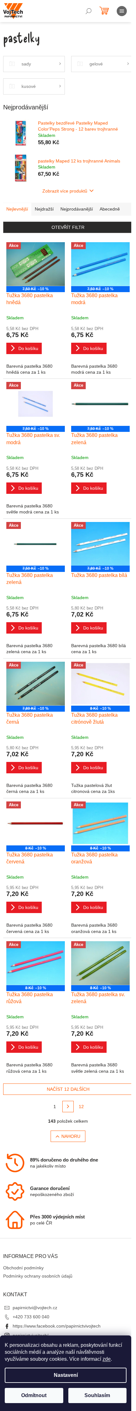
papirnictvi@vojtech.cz (35, 1307)
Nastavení (66, 1375)
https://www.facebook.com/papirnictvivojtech (57, 1325)
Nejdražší (44, 209)
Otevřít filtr (68, 227)
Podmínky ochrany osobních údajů (37, 1276)
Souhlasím (97, 1395)
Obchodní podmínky (23, 1267)
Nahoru (70, 1136)
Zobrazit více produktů (64, 190)
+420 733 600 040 (31, 1316)
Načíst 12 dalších (68, 1089)
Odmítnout (33, 1395)
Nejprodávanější (76, 209)
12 (81, 1106)
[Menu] (121, 11)
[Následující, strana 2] (68, 1106)
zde (106, 1359)
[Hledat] (88, 11)
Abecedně (110, 209)
